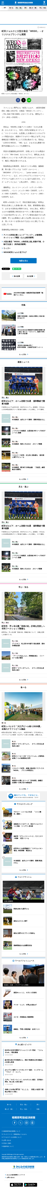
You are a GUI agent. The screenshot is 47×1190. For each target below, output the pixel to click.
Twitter (20, 1122)
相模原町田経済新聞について (11, 1131)
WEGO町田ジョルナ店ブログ (15, 252)
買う (25, 8)
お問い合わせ (7, 1140)
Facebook (14, 1122)
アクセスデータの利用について (12, 1137)
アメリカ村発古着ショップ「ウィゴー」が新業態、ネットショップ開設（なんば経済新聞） (23, 236)
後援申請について (8, 1146)
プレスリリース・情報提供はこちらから (15, 1134)
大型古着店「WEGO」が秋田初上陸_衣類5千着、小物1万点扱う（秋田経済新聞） (23, 242)
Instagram (26, 1122)
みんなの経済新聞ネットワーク (23, 1167)
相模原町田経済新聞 (23, 2)
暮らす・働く (33, 8)
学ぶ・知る (43, 8)
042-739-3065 (13, 114)
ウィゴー (6, 248)
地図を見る (23, 261)
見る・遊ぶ (19, 8)
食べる (11, 8)
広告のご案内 (7, 1143)
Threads (32, 1122)
